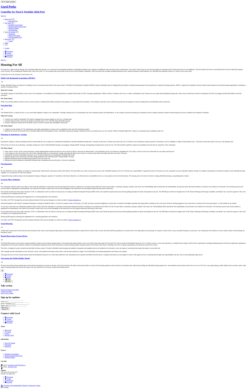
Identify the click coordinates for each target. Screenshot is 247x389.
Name (2, 301)
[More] (13, 19)
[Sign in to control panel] (2, 385)
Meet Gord (8, 330)
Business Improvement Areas (13, 356)
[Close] (2, 271)
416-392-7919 (12, 367)
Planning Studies (10, 357)
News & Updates (10, 343)
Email (6, 303)
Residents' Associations (12, 354)
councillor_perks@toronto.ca (16, 365)
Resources (8, 346)
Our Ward (8, 332)
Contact (7, 333)
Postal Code (4, 305)
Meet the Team (9, 335)
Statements (8, 345)
